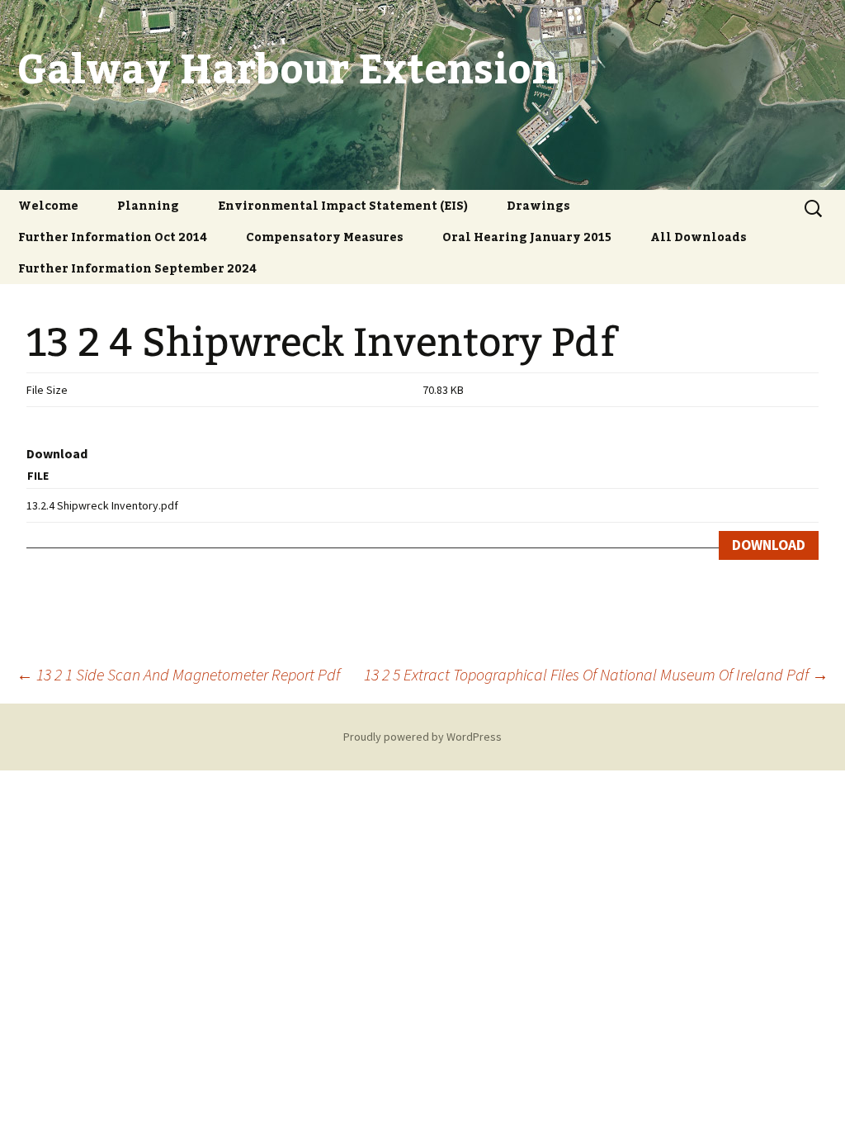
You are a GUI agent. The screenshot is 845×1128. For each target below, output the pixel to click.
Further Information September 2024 (137, 268)
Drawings (538, 205)
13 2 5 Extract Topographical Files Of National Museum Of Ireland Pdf (596, 674)
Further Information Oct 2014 (112, 236)
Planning (148, 205)
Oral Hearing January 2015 (526, 236)
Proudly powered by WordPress (422, 736)
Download (768, 545)
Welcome (48, 205)
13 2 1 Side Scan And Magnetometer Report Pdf (178, 674)
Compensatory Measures (325, 236)
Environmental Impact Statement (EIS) (343, 205)
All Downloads (698, 236)
